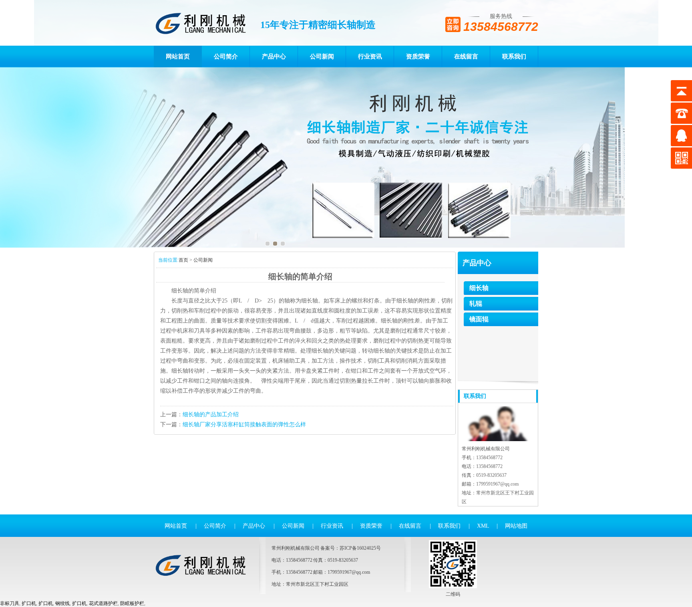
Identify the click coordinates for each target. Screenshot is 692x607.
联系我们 (514, 56)
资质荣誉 (418, 56)
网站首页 (178, 56)
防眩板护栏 (132, 603)
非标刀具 (9, 603)
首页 (183, 260)
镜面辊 (479, 319)
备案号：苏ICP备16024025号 (350, 548)
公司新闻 (322, 56)
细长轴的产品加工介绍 (211, 414)
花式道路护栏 (103, 603)
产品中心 (274, 56)
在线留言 (466, 56)
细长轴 (479, 287)
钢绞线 (62, 603)
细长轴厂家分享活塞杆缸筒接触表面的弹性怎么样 (244, 424)
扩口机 (29, 603)
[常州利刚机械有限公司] (200, 23)
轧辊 (475, 303)
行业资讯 (370, 56)
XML (483, 526)
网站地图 (516, 526)
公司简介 (226, 56)
